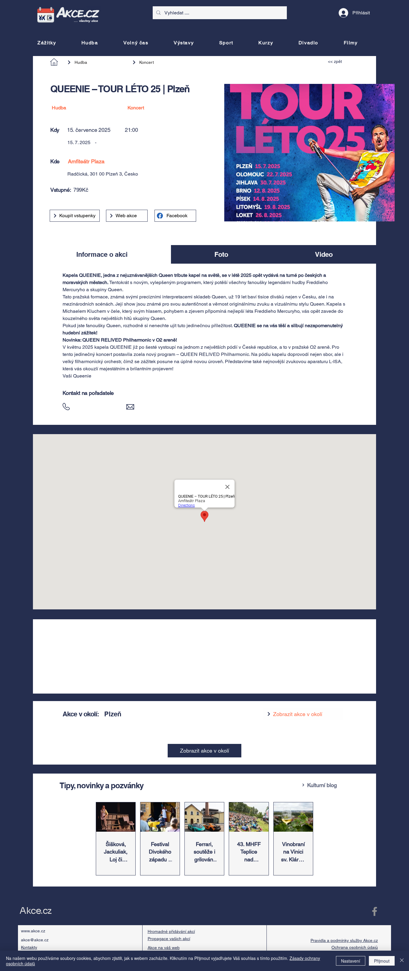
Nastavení (350, 961)
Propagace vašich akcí (169, 938)
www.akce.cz (33, 930)
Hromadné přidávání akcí (171, 931)
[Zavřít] (401, 960)
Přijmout (382, 961)
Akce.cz (35, 910)
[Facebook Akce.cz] (375, 911)
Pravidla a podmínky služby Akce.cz (344, 940)
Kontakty (29, 947)
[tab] (102, 254)
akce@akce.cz (35, 939)
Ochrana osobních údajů (354, 947)
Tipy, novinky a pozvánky (101, 785)
